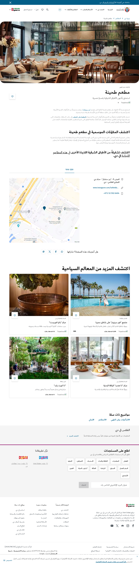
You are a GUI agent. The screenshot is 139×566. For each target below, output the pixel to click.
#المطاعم (102, 420)
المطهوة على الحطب (79, 116)
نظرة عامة (70, 169)
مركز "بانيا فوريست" (57, 322)
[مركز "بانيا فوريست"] (38, 295)
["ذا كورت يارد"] (38, 358)
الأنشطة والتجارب (88, 9)
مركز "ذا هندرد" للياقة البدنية (115, 385)
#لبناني (91, 420)
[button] (8, 560)
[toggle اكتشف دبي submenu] (96, 9)
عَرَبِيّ (37, 9)
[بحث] (47, 9)
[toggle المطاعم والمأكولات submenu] (65, 9)
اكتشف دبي (101, 9)
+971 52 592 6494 (111, 193)
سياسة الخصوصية (20, 550)
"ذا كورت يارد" (60, 385)
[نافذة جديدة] (62, 251)
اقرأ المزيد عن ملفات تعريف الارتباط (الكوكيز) (111, 561)
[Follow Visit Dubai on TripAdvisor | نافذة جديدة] (122, 525)
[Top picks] (42, 9)
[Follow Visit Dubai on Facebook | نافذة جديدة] (133, 525)
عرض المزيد (122, 403)
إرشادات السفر (109, 2)
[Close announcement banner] (10, 2)
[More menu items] (60, 9)
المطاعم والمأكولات (72, 9)
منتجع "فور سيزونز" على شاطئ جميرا (111, 322)
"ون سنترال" (86, 109)
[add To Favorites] (12, 96)
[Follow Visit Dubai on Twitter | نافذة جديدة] (117, 525)
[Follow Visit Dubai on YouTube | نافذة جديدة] (112, 525)
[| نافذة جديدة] (127, 525)
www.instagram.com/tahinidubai (106, 187)
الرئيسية (110, 9)
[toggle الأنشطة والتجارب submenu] (81, 9)
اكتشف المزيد (74, 436)
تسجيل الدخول (28, 9)
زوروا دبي (127, 18)
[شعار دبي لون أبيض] (130, 506)
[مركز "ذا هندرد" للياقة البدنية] (100, 358)
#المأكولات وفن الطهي (120, 420)
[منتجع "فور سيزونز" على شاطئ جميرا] (100, 295)
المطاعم (118, 18)
